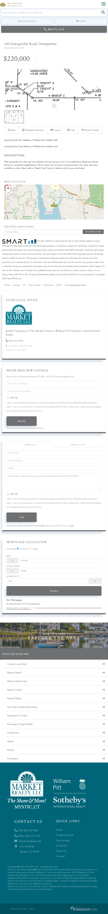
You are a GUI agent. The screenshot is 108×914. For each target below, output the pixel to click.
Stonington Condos (17, 715)
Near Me (81, 21)
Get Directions (93, 231)
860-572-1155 (56, 29)
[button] (103, 12)
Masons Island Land (17, 681)
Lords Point (13, 732)
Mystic (10, 741)
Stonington (13, 758)
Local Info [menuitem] (61, 845)
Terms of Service (64, 525)
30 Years (23, 549)
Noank (10, 749)
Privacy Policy (36, 411)
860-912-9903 (16, 340)
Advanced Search (28, 21)
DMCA (32, 909)
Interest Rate (12, 576)
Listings (16, 285)
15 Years (34, 549)
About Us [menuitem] (61, 851)
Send (21, 517)
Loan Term (11, 549)
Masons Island (14, 672)
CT (24, 285)
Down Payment (13, 566)
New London (35, 285)
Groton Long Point (17, 664)
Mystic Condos (14, 689)
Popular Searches (15, 654)
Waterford (48, 285)
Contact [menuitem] (60, 856)
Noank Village (14, 698)
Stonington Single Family (20, 724)
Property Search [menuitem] (64, 835)
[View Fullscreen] (8, 199)
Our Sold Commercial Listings (22, 706)
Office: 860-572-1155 (28, 836)
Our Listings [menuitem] (63, 840)
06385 (59, 285)
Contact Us (10, 350)
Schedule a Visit (77, 445)
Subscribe (21, 421)
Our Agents (21, 350)
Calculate (54, 590)
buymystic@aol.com (30, 841)
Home (7, 285)
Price (8, 556)
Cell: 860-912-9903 (27, 830)
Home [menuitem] (59, 829)
